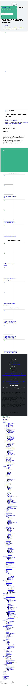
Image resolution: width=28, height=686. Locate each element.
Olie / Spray (8, 634)
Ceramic (10, 470)
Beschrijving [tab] (8, 125)
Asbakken (8, 468)
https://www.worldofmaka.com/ (11, 120)
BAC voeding (11, 646)
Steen (9, 524)
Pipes (7, 516)
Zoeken (2, 12)
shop (20, 123)
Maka (9, 573)
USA (9, 451)
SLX (9, 492)
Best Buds (8, 474)
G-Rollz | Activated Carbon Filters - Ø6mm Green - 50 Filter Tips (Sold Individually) (10, 337)
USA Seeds (8, 428)
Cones (7, 482)
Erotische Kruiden (12, 614)
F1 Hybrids (10, 453)
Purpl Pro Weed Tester (10, 515)
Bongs (7, 475)
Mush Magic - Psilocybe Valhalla (9, 264)
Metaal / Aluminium (12, 522)
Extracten (10, 601)
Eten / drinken (9, 668)
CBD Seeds (8, 424)
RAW (7, 525)
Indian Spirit (8, 599)
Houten (9, 488)
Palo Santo (8, 635)
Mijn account (15, 1)
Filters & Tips (8, 483)
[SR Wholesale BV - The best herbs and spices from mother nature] (5, 7)
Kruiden (5, 598)
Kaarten (7, 632)
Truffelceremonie (11, 592)
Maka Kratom (11, 609)
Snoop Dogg (8, 539)
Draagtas (10, 499)
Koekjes (10, 559)
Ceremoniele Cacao (10, 627)
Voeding (7, 643)
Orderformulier (16, 375)
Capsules (10, 548)
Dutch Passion (9, 435)
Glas (9, 471)
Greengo (10, 530)
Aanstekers (8, 467)
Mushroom (16, 381)
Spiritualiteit (5, 626)
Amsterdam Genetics (10, 429)
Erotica (4, 671)
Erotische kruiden (12, 600)
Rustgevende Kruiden (12, 616)
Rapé (9, 604)
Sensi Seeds (8, 458)
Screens (10, 546)
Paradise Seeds (9, 446)
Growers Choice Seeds (10, 437)
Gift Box (7, 485)
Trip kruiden (10, 605)
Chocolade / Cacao (10, 563)
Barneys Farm (9, 430)
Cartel (9, 529)
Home (6, 373)
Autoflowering (11, 431)
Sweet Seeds (8, 459)
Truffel (9, 493)
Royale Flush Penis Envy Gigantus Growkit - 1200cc (9, 221)
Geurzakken (10, 501)
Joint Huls (10, 504)
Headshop (8, 381)
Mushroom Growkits (7, 593)
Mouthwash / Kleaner (10, 567)
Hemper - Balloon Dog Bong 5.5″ (10, 197)
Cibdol (7, 650)
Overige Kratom (11, 611)
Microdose (10, 578)
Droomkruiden (11, 613)
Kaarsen (7, 630)
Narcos (7, 514)
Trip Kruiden (11, 618)
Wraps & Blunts (9, 543)
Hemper (7, 509)
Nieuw (18, 383)
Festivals (5, 664)
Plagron (10, 648)
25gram (12, 574)
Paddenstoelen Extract (10, 597)
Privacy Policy (11, 375)
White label (10, 579)
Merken (4, 674)
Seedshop (5, 381)
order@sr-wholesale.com (15, 364)
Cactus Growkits (9, 560)
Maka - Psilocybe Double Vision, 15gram (9, 304)
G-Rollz (7, 494)
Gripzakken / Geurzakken (11, 508)
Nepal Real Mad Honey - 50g (10, 236)
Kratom (9, 602)
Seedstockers (8, 456)
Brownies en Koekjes (10, 557)
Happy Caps (8, 565)
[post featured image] (8, 233)
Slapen (7, 661)
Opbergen (8, 544)
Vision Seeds (8, 461)
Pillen (7, 570)
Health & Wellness (7, 656)
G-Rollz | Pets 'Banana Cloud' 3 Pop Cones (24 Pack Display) (10, 351)
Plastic (9, 473)
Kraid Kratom (11, 608)
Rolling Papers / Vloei (10, 528)
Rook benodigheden (10, 667)
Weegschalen (8, 542)
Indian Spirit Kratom (12, 607)
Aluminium (10, 487)
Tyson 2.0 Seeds (11, 454)
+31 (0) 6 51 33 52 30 (15, 362)
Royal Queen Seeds (10, 447)
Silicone (10, 480)
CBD (9, 452)
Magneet (10, 550)
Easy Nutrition (11, 647)
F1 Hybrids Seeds (9, 426)
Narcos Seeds (8, 445)
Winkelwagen (15, 4)
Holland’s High (9, 440)
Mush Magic (11, 577)
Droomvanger (8, 628)
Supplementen (9, 663)
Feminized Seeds (9, 425)
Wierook (7, 637)
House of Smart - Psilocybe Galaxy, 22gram (10, 279)
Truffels (6, 123)
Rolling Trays (11, 507)
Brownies (10, 558)
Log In (14, 5)
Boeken (10, 555)
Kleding (4, 672)
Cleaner (10, 476)
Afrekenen (18, 373)
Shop (20, 375)
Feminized (10, 432)
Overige (10, 535)
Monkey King (9, 513)
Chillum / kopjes (11, 479)
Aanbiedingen (14, 383)
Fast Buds (8, 433)
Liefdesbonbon (9, 569)
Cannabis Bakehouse (10, 562)
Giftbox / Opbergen (12, 502)
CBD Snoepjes (9, 654)
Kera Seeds (8, 442)
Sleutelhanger (11, 549)
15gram (24, 122)
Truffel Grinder (9, 583)
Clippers (7, 481)
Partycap (10, 551)
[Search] (13, 682)
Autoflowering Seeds (10, 423)
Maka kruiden (8, 612)
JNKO (7, 510)
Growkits (8, 594)
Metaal (9, 472)
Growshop (20, 381)
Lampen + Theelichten (10, 633)
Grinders (7, 486)
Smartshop (12, 381)
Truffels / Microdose (12, 123)
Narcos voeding (11, 644)
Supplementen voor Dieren (11, 662)
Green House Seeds (10, 436)
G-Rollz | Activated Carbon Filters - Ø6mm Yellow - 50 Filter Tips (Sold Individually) (10, 323)
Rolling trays (8, 527)
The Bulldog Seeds (10, 460)
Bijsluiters (17, 376)
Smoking (10, 538)
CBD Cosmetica (9, 651)
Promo (9, 465)
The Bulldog (8, 541)
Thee (7, 564)
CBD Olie (8, 653)
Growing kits (8, 641)
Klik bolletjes (11, 552)
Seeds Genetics (9, 457)
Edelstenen (8, 629)
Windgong (8, 639)
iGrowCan (8, 642)
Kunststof (10, 521)
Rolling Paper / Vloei (12, 506)
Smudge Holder (9, 636)
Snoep (7, 571)
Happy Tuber (11, 590)
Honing (7, 566)
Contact (7, 375)
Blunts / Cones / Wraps (13, 496)
